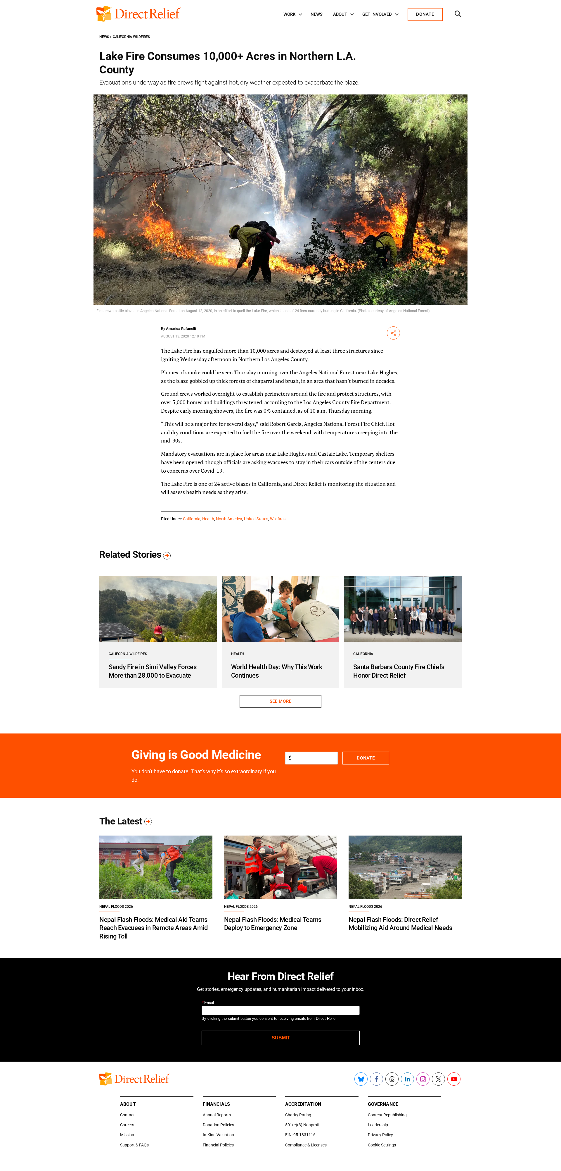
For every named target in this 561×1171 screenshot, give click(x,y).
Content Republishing (387, 1115)
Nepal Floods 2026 (116, 906)
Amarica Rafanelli (181, 328)
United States (256, 518)
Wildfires (277, 518)
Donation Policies (218, 1124)
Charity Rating (298, 1115)
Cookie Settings (382, 1145)
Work (289, 14)
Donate (366, 758)
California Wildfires (131, 37)
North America (229, 518)
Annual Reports (217, 1115)
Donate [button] (425, 14)
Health (208, 518)
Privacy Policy (380, 1134)
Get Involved (377, 14)
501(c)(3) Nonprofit (303, 1124)
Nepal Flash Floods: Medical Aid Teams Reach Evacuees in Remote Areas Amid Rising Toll (153, 928)
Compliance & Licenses (306, 1145)
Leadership (378, 1124)
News (317, 14)
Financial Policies (218, 1145)
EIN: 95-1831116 (300, 1134)
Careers (127, 1124)
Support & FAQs (134, 1145)
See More (280, 701)
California (191, 518)
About (340, 14)
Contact (127, 1115)
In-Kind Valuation (218, 1134)
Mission (127, 1134)
